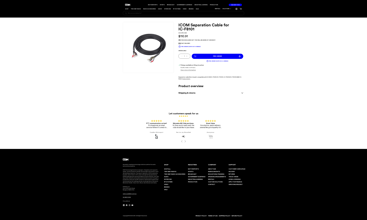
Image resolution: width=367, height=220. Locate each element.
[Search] (126, 13)
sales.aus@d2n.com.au (129, 193)
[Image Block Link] (126, 159)
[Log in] (236, 9)
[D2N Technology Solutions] (128, 5)
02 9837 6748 (127, 197)
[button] (226, 9)
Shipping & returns (186, 93)
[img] (183, 116)
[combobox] (183, 13)
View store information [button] (188, 70)
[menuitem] (217, 9)
